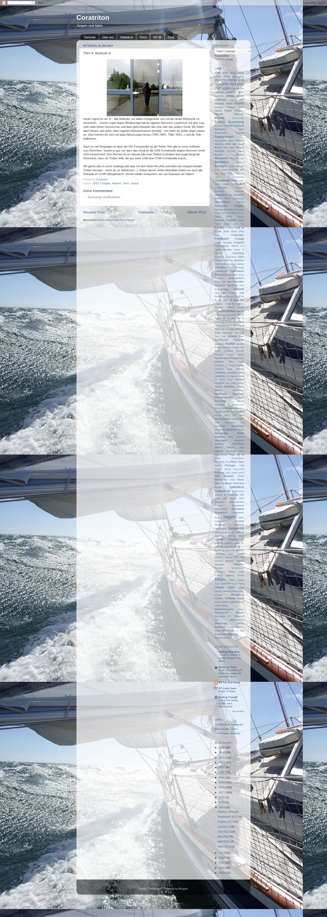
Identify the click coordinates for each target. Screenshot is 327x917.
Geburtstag (238, 253)
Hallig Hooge (238, 275)
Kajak (241, 336)
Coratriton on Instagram (229, 724)
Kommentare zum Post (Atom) (116, 220)
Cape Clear (222, 177)
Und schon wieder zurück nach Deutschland (228, 703)
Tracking (219, 575)
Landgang (220, 372)
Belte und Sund (234, 144)
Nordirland (237, 426)
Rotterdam (238, 483)
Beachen (240, 133)
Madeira (229, 386)
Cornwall (219, 191)
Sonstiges (220, 539)
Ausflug (220, 121)
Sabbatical (126, 37)
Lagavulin (239, 369)
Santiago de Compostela (226, 495)
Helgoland (220, 285)
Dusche (240, 213)
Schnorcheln (221, 509)
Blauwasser (221, 158)
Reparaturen (221, 479)
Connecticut (238, 184)
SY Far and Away (229, 682)
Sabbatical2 (223, 491)
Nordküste (220, 429)
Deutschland (222, 202)
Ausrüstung (236, 121)
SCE (241, 498)
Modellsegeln (238, 405)
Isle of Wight (227, 329)
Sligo (241, 536)
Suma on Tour (228, 667)
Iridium (240, 307)
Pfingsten (219, 462)
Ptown (228, 469)
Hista (241, 285)
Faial (226, 224)
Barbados (220, 129)
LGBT (230, 379)
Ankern (239, 103)
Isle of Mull (238, 322)
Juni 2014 (224, 831)
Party (241, 451)
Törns (143, 37)
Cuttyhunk (239, 191)
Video (240, 598)
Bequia (218, 147)
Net (234, 415)
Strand (240, 553)
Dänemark (221, 194)
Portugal (230, 465)
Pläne (233, 461)
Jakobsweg (227, 333)
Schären (219, 502)
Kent (242, 347)
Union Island (238, 584)
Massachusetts (224, 397)
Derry (227, 198)
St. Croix (225, 543)
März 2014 (224, 846)
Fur (242, 246)
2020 (241, 80)
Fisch (226, 231)
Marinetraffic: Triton (226, 729)
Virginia (232, 602)
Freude (218, 242)
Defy (230, 195)
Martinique (221, 393)
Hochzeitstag (221, 289)
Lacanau (219, 369)
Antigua (231, 107)
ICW (242, 293)
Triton (125, 183)
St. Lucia (225, 546)
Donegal (239, 209)
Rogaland (227, 483)
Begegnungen (224, 136)
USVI (241, 587)
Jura (224, 336)
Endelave (219, 220)
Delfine (218, 198)
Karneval (240, 344)
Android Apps (236, 99)
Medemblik (220, 401)
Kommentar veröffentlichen (104, 197)
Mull (216, 412)
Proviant (218, 469)
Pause (224, 454)
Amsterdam (220, 99)
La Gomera (230, 365)
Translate (227, 59)
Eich (229, 216)
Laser (241, 376)
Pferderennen (237, 458)
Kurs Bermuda (231, 358)
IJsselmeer (220, 296)
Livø (228, 383)
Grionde (240, 267)
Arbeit (227, 110)
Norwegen (221, 440)
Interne (230, 307)
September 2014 (228, 816)
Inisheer (240, 304)
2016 (241, 76)
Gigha (241, 256)
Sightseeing (236, 528)
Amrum (240, 96)
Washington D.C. (223, 616)
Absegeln (230, 92)
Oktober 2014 (226, 811)
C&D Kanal (220, 173)
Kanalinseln (221, 339)
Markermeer (238, 390)
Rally (228, 473)
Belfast (231, 140)
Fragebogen (237, 235)
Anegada (219, 103)
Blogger (183, 888)
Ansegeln (219, 107)
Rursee (218, 487)
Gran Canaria (222, 264)
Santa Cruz (238, 491)
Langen (240, 372)
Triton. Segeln (236, 580)
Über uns (108, 37)
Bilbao (241, 151)
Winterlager (228, 630)
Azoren (228, 125)
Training (230, 575)
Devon (240, 202)
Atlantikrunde (238, 118)
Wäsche (240, 612)
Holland (116, 183)
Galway (228, 249)
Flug (241, 231)
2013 (218, 76)
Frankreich (222, 238)
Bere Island (229, 147)
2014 (96, 183)
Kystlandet (219, 365)
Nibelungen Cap (234, 422)
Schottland (237, 509)
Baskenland (221, 133)
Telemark (219, 564)
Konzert (240, 351)
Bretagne (221, 166)
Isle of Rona (220, 325)
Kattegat (218, 347)
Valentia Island (221, 591)
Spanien (233, 539)
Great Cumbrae (236, 264)
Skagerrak (219, 536)
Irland (230, 310)
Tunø (217, 584)
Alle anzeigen (238, 711)
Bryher (232, 166)
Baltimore (239, 125)
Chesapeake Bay (226, 180)
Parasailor (231, 451)
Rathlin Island (237, 473)
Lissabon (219, 383)
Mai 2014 (224, 836)
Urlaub (135, 183)
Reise (241, 476)
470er (233, 88)
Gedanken (219, 257)
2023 (232, 84)
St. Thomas (238, 550)
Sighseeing (220, 528)
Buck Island (221, 170)
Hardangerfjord (236, 278)
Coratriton (92, 17)
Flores (234, 231)
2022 (225, 84)
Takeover (219, 561)
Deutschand (238, 198)
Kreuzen (219, 354)
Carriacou (239, 177)
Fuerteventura (222, 246)
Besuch (231, 151)
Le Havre (220, 379)
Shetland (239, 521)
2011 (233, 73)
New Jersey (233, 419)
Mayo (241, 397)
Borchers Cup (237, 158)
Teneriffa (238, 564)
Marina (218, 390)
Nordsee (231, 429)
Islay (237, 311)
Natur (227, 415)
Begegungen (220, 140)
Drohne (225, 213)
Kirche (217, 351)
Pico (227, 462)
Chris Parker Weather (228, 733)
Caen (230, 173)
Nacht (241, 411)
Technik (240, 561)
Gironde (219, 260)
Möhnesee (219, 408)
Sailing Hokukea (229, 651)
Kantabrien (219, 344)
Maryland (238, 393)
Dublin (232, 213)
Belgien (240, 140)
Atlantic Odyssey (229, 114)
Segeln (229, 517)
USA (231, 587)
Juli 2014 (223, 826)
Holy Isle (220, 293)
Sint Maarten (237, 532)
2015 (234, 76)
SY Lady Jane (227, 688)
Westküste (221, 623)
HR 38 (157, 37)
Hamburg (219, 278)
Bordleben (222, 162)
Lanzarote (220, 376)
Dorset (218, 213)
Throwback (220, 572)
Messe (241, 401)
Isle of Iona (229, 318)
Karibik (230, 343)
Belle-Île (219, 144)
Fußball (218, 249)
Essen (217, 224)
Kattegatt (227, 347)
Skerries (231, 536)
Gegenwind (231, 257)
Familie (220, 227)
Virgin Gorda (221, 602)
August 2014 (226, 821)
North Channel (236, 437)
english (240, 220)
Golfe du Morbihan (234, 260)
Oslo (241, 447)
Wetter (240, 623)
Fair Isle (238, 224)
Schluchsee (238, 505)
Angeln (229, 103)
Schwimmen (237, 512)
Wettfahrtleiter (237, 627)
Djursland (219, 210)
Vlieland (240, 602)
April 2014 (224, 841)
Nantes (218, 415)
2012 (241, 73)
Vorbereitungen (224, 609)
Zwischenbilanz (223, 638)
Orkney (218, 447)
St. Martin (236, 546)
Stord (230, 554)
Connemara (221, 187)
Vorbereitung (221, 605)
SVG (236, 557)
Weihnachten (237, 620)
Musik (234, 411)
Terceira (219, 568)
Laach (240, 365)
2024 (240, 84)
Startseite (90, 37)
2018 (225, 80)
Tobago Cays (236, 571)
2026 (226, 88)
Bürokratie (233, 170)
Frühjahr (105, 183)
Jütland (232, 336)
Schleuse (219, 506)
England (231, 220)
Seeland (218, 517)
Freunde (227, 242)
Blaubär (240, 154)
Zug (242, 630)
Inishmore (219, 307)
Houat (233, 293)
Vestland (230, 598)
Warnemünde (222, 612)
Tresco (240, 575)
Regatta (229, 476)
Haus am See (223, 281)
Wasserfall (239, 616)
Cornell (240, 187)
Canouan (239, 173)
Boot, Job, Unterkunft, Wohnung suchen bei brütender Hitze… (231, 673)
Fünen (235, 246)
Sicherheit (239, 524)
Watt (217, 620)
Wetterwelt (220, 627)
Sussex (228, 557)
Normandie (221, 433)
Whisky (218, 631)
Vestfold (219, 598)
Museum (224, 411)
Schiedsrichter (236, 502)
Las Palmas (231, 376)
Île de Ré (239, 296)
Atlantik (220, 118)
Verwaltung (237, 594)
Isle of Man (226, 322)
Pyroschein (239, 469)
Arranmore (239, 111)
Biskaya (219, 154)
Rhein (232, 480)
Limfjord (240, 379)
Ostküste (219, 451)
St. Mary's (227, 550)
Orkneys (230, 447)
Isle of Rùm (232, 325)
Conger (226, 184)
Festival (229, 228)
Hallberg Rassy (223, 274)
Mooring (230, 408)
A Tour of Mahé (227, 691)
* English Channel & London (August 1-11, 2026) (230, 657)
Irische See (220, 311)
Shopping (220, 524)
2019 (233, 80)
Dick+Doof (221, 206)
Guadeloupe (221, 271)
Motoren (239, 408)
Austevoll (219, 126)
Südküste (219, 557)
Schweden (221, 512)
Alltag (230, 95)
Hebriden (238, 281)
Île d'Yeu (230, 296)
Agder (241, 92)
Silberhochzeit (221, 532)
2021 (218, 84)
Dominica (229, 209)
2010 (225, 73)
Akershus (219, 96)
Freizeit (239, 238)
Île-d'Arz (234, 300)
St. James (235, 543)
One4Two (238, 443)
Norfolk (240, 430)
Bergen (240, 147)
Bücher (240, 166)
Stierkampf (219, 554)
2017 (218, 80)
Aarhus (240, 88)
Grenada (220, 267)
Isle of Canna (229, 315)
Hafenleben (237, 271)
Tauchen (229, 561)
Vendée (232, 591)
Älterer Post (196, 212)
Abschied (219, 92)
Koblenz (228, 351)
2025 (218, 88)
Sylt (242, 557)
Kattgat (235, 347)
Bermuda (219, 151)
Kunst (231, 354)
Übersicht (226, 583)
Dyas (171, 37)
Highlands (232, 285)
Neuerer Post (94, 212)
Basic (241, 129)
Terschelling (237, 568)
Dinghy (239, 205)
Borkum (240, 162)
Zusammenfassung (226, 634)
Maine (240, 386)
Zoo (237, 631)
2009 (218, 73)
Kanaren (239, 339)
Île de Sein (221, 300)
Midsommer (220, 405)
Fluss (217, 235)
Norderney (220, 426)
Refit (217, 476)
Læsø (229, 369)
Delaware (239, 195)
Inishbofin (229, 304)
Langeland (231, 372)
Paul (217, 454)
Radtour (219, 472)
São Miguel (230, 498)
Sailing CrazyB (228, 697)
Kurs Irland (236, 362)
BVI (242, 170)
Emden (240, 217)
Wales (241, 609)
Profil (241, 465)
